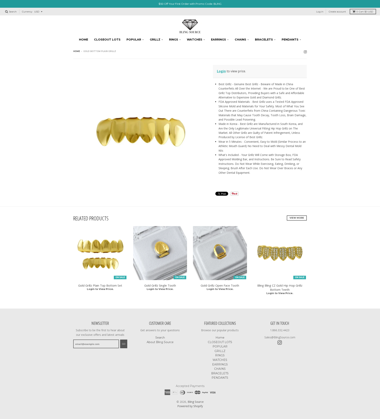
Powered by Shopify (190, 406)
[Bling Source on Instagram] (305, 52)
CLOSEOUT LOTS (107, 39)
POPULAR (133, 39)
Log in (319, 11)
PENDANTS (290, 39)
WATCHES (194, 39)
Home (83, 39)
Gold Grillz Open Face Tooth (220, 285)
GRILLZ (155, 39)
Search (160, 337)
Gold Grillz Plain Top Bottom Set (100, 285)
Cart (364, 11)
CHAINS (240, 39)
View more (297, 217)
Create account (337, 11)
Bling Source (196, 402)
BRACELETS (264, 39)
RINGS (173, 39)
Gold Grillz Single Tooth (160, 285)
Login (221, 71)
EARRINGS (218, 39)
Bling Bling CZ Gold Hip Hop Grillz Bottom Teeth (279, 287)
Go (123, 344)
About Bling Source (160, 342)
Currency (27, 11)
